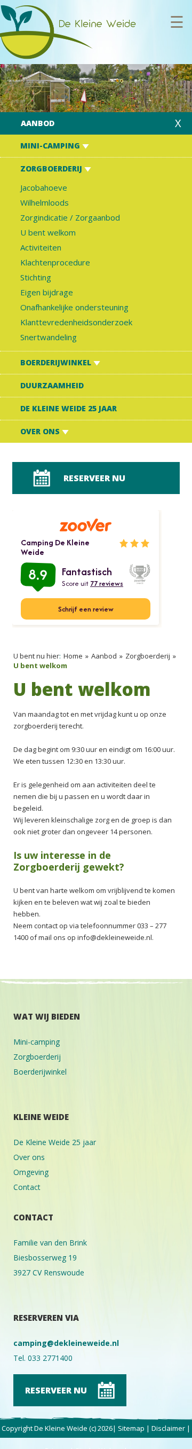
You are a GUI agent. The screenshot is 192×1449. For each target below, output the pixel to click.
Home (73, 656)
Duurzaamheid (52, 385)
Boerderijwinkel (56, 362)
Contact (27, 1187)
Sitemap (131, 1428)
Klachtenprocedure (55, 262)
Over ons (41, 431)
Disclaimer (168, 1428)
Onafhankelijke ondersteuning (74, 307)
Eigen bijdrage (46, 292)
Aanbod (37, 123)
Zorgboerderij (52, 168)
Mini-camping (51, 145)
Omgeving (31, 1172)
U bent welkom (48, 232)
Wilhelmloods (44, 202)
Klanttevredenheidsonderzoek (76, 322)
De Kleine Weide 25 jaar (68, 408)
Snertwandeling (48, 337)
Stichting (35, 277)
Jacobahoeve (43, 187)
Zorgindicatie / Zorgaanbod (70, 217)
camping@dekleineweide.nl (66, 1343)
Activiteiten (40, 247)
